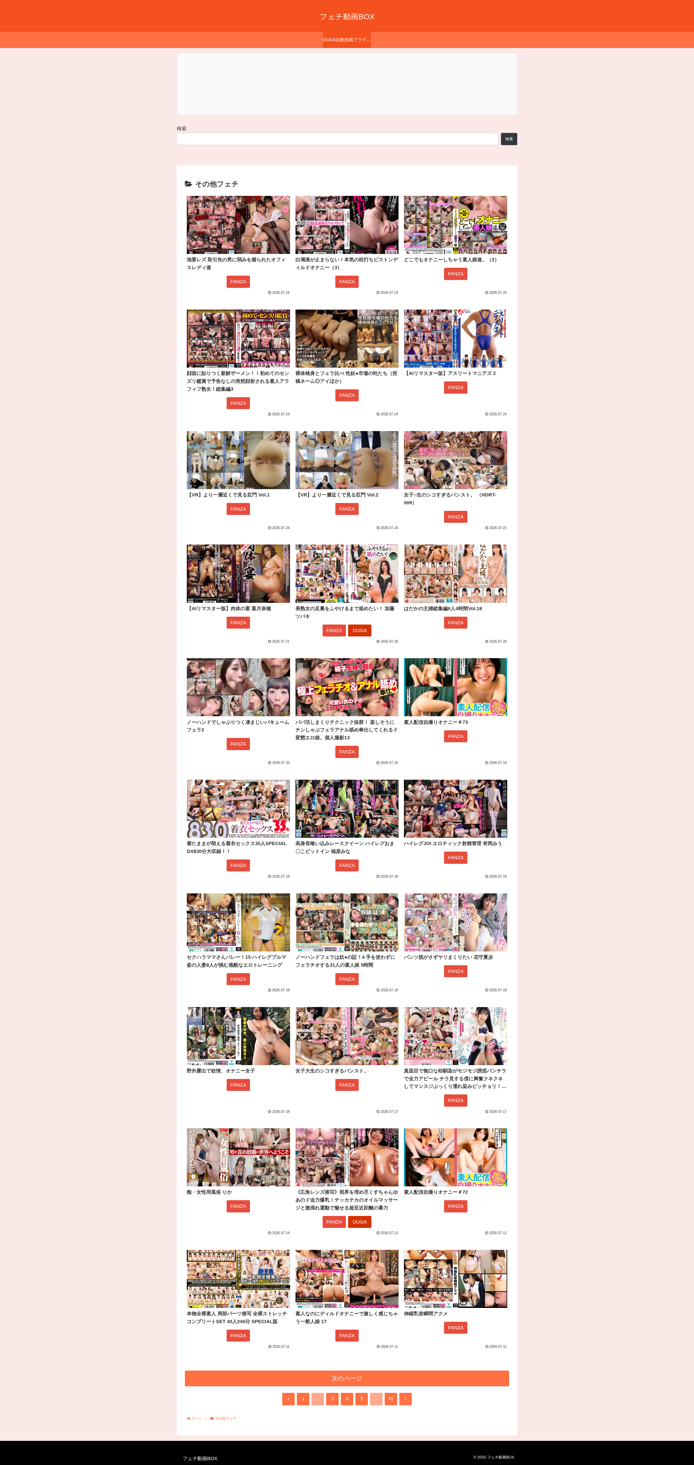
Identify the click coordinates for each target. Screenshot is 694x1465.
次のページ (347, 1378)
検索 (182, 128)
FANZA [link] (238, 281)
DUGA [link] (360, 630)
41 (390, 1398)
